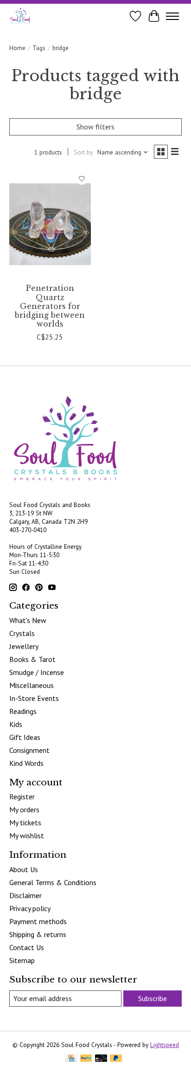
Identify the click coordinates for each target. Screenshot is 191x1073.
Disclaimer (25, 895)
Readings (23, 711)
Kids (15, 724)
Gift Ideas (24, 737)
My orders (24, 809)
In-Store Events (34, 698)
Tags (38, 48)
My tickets (25, 822)
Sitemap (22, 960)
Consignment (29, 750)
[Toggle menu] (172, 16)
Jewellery (23, 646)
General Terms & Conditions (52, 882)
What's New (27, 620)
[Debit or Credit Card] (101, 1059)
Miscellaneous (31, 685)
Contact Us (26, 947)
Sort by (83, 152)
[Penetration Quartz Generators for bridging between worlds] (50, 224)
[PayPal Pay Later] (116, 1059)
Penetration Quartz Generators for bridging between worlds (50, 305)
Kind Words (26, 763)
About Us (23, 869)
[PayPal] (86, 1059)
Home (17, 48)
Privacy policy (30, 908)
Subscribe (152, 998)
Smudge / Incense (36, 672)
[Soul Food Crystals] (20, 16)
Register (22, 796)
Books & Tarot (32, 659)
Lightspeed (164, 1045)
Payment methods (38, 921)
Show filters (95, 126)
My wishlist (26, 835)
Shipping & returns (37, 934)
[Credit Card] (71, 1059)
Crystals (22, 633)
